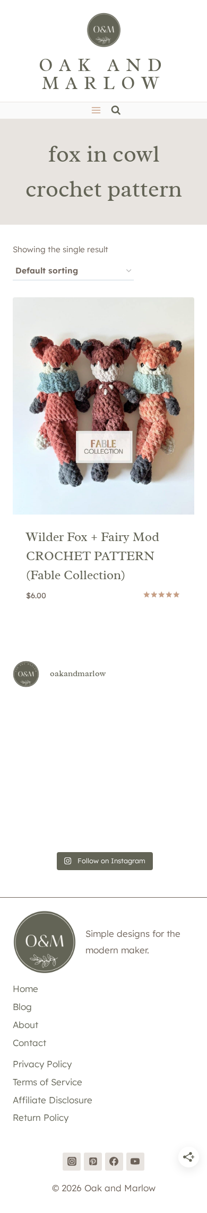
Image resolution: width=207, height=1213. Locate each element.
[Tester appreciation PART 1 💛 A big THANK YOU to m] (165, 790)
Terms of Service (47, 1081)
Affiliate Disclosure (52, 1099)
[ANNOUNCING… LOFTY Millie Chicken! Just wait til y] (41, 790)
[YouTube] (135, 1162)
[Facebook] (114, 1162)
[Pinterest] (93, 1162)
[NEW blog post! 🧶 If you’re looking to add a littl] (165, 753)
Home (25, 988)
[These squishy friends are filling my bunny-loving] (165, 827)
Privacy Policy (42, 1063)
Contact (29, 1042)
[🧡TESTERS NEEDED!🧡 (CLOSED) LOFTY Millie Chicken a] (103, 753)
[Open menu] (96, 110)
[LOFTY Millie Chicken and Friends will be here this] (41, 753)
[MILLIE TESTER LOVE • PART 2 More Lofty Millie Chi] (41, 716)
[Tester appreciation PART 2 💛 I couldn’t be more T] (103, 790)
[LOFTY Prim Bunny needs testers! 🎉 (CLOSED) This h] (103, 827)
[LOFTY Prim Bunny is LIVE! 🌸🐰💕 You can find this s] (41, 827)
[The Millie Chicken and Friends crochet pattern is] (165, 716)
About (25, 1024)
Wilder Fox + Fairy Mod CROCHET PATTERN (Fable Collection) (92, 556)
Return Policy (40, 1117)
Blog (22, 1006)
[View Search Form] (116, 110)
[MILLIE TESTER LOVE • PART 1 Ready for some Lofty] (103, 716)
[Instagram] (72, 1162)
